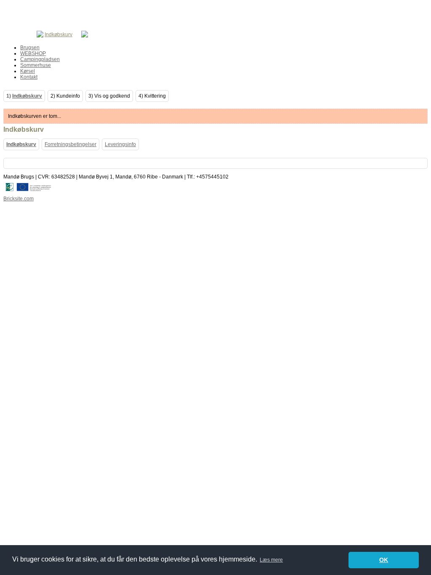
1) (24, 96)
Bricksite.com (18, 199)
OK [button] (383, 559)
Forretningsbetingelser (70, 144)
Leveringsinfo (120, 144)
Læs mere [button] (271, 560)
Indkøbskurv (58, 34)
